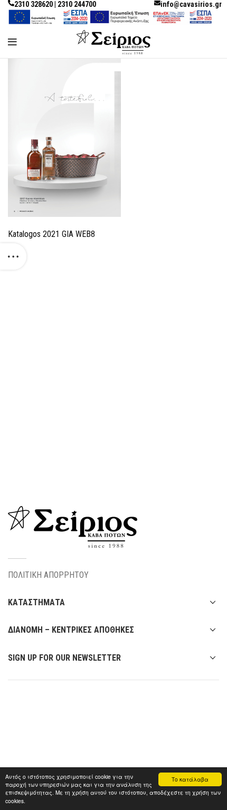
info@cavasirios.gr (191, 4)
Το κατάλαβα (190, 779)
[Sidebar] (13, 256)
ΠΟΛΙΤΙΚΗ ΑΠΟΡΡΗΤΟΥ (48, 575)
